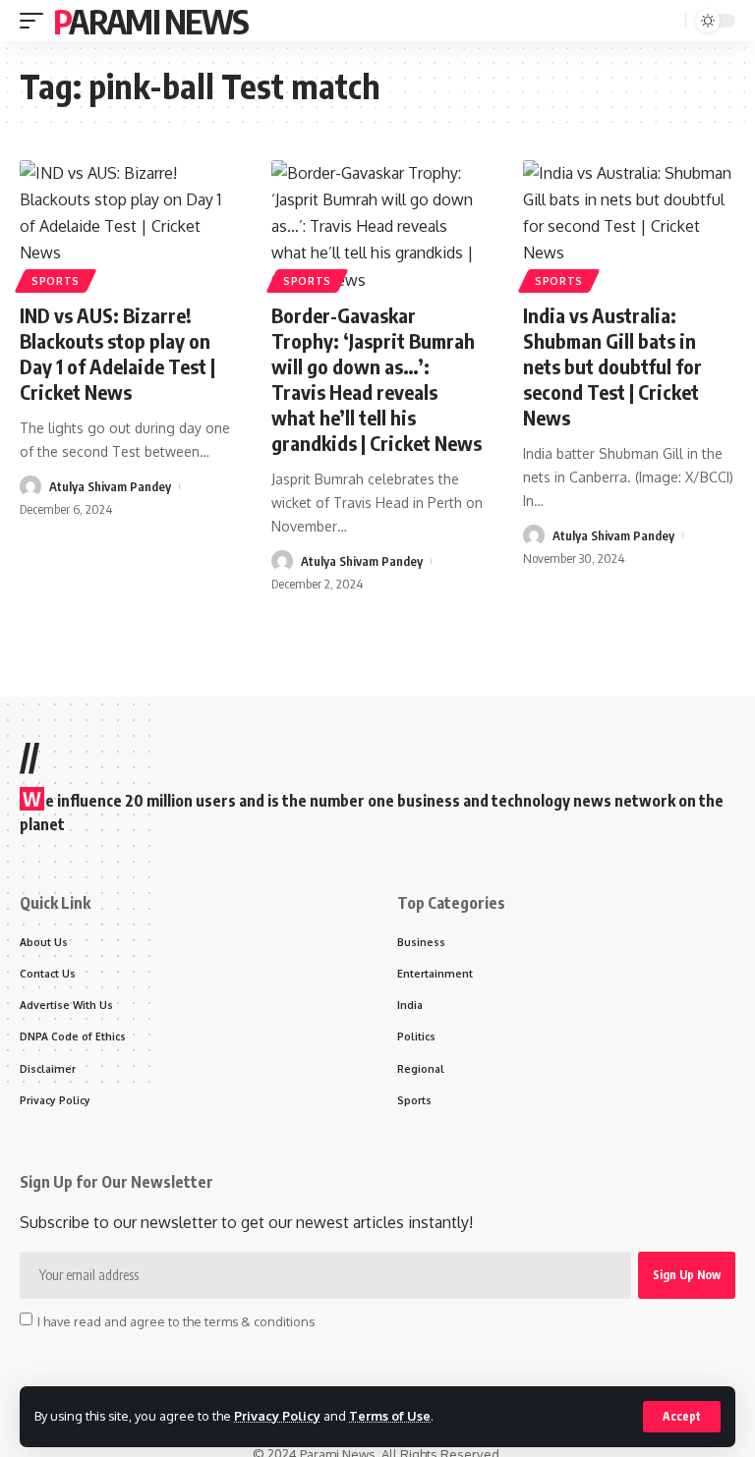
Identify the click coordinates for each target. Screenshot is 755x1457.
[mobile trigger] (36, 20)
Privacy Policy (277, 1416)
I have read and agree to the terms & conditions (176, 1320)
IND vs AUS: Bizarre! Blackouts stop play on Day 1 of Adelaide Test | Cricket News (117, 353)
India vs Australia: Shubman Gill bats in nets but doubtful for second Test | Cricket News (612, 366)
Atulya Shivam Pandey (110, 486)
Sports (55, 281)
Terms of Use (390, 1416)
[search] (668, 21)
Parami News (150, 20)
